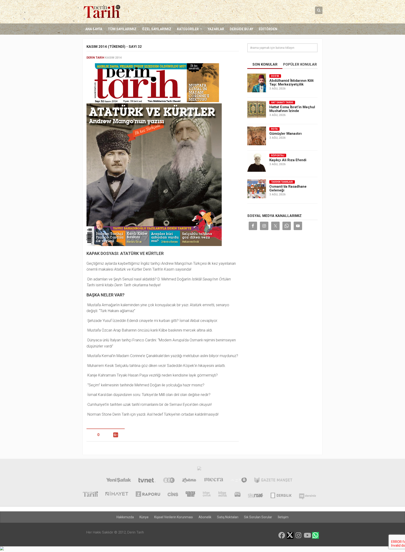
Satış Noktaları (227, 517)
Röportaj (277, 155)
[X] (290, 535)
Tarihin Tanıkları (282, 182)
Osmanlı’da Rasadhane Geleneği (288, 188)
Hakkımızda (125, 517)
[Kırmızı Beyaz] (237, 494)
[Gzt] (169, 480)
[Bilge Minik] (222, 494)
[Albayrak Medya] (199, 469)
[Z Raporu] (148, 494)
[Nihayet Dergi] (116, 494)
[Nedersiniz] (307, 494)
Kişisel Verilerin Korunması (173, 517)
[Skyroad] (255, 494)
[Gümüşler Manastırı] (256, 136)
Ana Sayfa (93, 29)
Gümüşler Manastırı (285, 133)
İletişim (283, 517)
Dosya (275, 76)
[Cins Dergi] (173, 494)
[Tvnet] (147, 480)
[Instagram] (298, 535)
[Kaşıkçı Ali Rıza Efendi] (256, 162)
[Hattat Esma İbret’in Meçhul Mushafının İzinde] (256, 109)
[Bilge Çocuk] (207, 494)
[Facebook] (281, 535)
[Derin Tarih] (90, 494)
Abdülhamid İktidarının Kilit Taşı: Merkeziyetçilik (291, 82)
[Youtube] (307, 535)
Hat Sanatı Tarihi (282, 102)
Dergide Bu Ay (241, 29)
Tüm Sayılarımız (122, 29)
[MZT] (239, 480)
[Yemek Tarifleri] (189, 480)
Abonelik (205, 517)
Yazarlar (216, 29)
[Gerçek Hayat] (190, 494)
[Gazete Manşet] (273, 480)
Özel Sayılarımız (156, 29)
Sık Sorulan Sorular (258, 517)
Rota (274, 129)
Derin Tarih (95, 57)
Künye (144, 517)
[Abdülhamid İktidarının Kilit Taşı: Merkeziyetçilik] (256, 83)
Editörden (268, 29)
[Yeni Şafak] (118, 480)
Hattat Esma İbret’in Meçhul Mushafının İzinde (292, 109)
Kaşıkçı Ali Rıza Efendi (287, 160)
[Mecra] (214, 480)
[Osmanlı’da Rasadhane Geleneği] (256, 188)
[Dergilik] (281, 494)
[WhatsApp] (315, 535)
